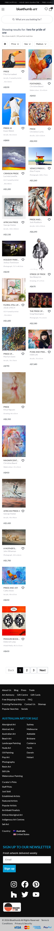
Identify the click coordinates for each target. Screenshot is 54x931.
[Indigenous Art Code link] (27, 907)
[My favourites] (46, 8)
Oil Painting (7, 752)
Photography (8, 762)
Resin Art (6, 766)
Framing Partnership (12, 704)
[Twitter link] (27, 898)
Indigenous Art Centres (13, 819)
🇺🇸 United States (21, 834)
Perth (29, 747)
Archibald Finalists (11, 810)
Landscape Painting (11, 743)
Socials (24, 708)
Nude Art (6, 747)
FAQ (30, 699)
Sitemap (42, 704)
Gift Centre (22, 694)
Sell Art (5, 824)
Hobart (30, 757)
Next (43, 670)
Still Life (6, 771)
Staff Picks (7, 786)
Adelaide (31, 733)
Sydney (30, 724)
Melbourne (32, 729)
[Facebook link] (27, 888)
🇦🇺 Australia (19, 831)
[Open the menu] (3, 9)
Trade (31, 690)
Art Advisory (8, 694)
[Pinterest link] (38, 888)
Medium (39, 44)
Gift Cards (35, 694)
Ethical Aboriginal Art (12, 814)
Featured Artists (10, 800)
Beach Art (6, 738)
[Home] (27, 9)
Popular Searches (10, 708)
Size (26, 44)
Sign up (9, 868)
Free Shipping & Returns (13, 699)
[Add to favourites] (23, 71)
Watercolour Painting (12, 776)
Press (23, 690)
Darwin (30, 752)
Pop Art (6, 757)
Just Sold (6, 791)
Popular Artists (9, 805)
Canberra (31, 743)
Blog (16, 690)
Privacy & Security (23, 923)
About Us (6, 690)
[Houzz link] (15, 898)
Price (13, 44)
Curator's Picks (9, 782)
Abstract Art (8, 729)
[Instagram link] (15, 888)
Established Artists (11, 796)
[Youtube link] (38, 898)
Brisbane (31, 738)
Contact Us (30, 704)
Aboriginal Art (9, 724)
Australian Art (9, 733)
